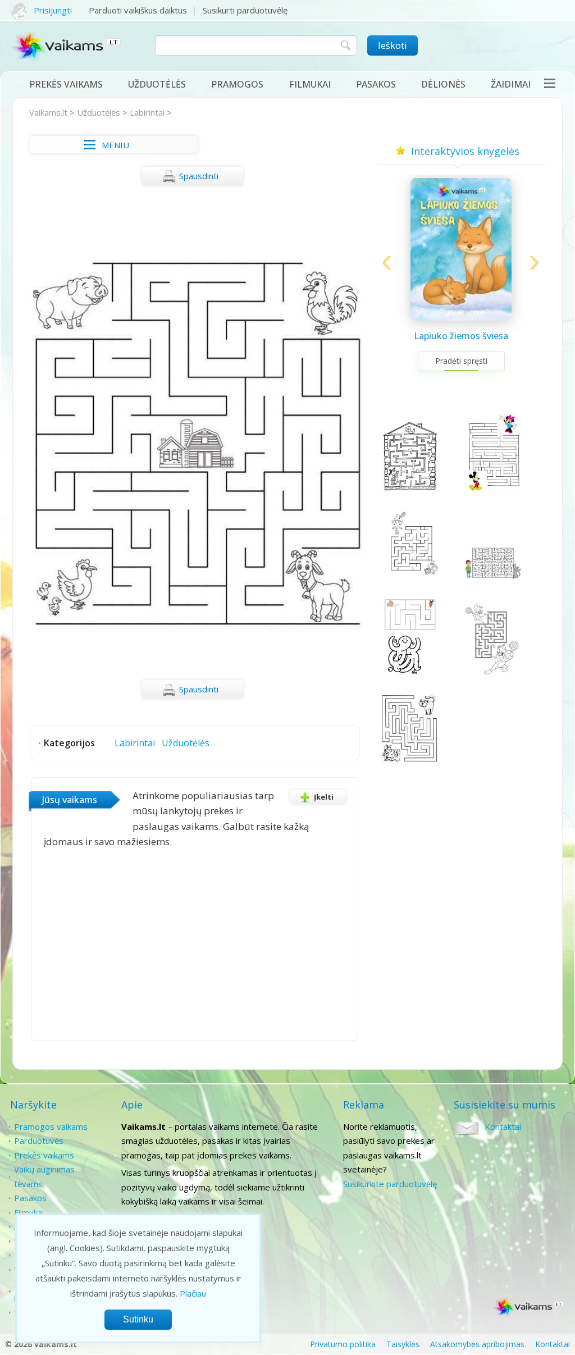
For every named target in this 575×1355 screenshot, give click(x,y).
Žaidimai (511, 84)
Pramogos (237, 84)
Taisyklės (402, 1344)
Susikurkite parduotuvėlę (390, 1183)
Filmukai (310, 84)
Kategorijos (69, 743)
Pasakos (376, 84)
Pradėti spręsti (461, 360)
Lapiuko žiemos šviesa (461, 336)
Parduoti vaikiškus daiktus (138, 10)
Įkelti (324, 797)
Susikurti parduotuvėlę (245, 10)
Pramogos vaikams (51, 1126)
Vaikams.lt (48, 112)
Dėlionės (443, 84)
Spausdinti (198, 175)
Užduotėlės (157, 84)
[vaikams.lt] (66, 48)
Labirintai (147, 112)
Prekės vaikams (66, 84)
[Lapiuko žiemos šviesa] (461, 317)
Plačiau (193, 1293)
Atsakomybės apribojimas (477, 1344)
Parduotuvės (38, 1140)
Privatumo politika (343, 1344)
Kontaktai (503, 1126)
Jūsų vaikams (69, 799)
